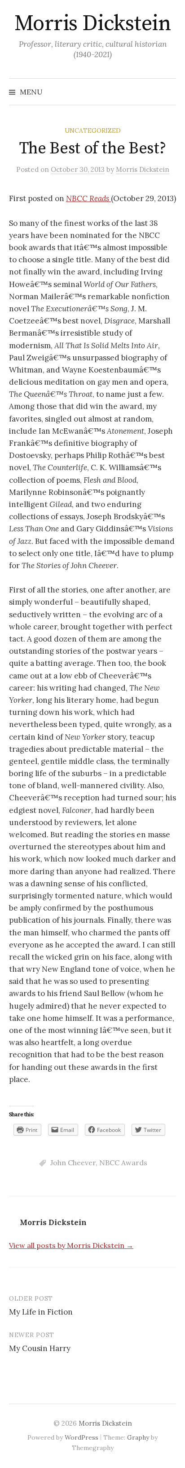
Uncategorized (93, 130)
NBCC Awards (123, 1162)
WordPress (81, 1437)
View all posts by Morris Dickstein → (71, 1245)
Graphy (138, 1437)
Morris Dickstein (92, 23)
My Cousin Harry (39, 1348)
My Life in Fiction (41, 1312)
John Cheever (73, 1162)
